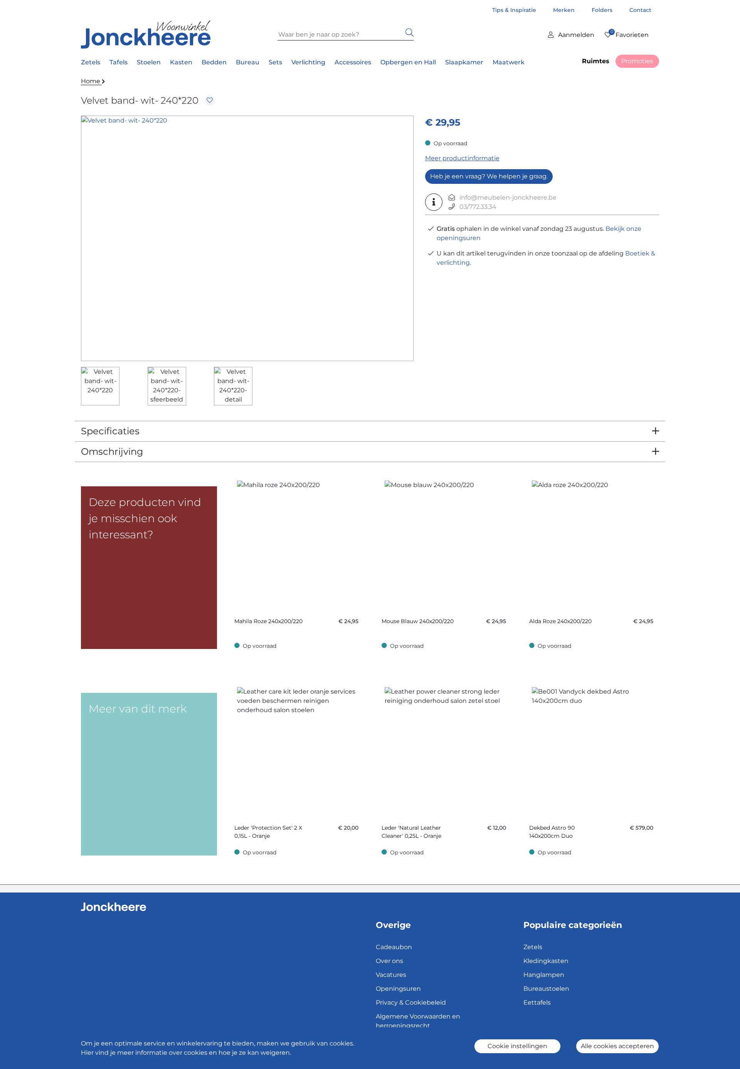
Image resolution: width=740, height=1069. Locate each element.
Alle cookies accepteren (617, 1046)
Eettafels (537, 1002)
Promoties (637, 61)
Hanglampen (543, 974)
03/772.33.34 (477, 206)
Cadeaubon (394, 947)
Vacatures (391, 974)
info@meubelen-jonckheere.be (508, 197)
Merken (564, 10)
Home (91, 81)
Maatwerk (509, 62)
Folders (603, 10)
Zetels (532, 947)
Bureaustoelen (546, 988)
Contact (640, 10)
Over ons (389, 961)
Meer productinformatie (462, 158)
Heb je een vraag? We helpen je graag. (489, 176)
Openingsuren (398, 988)
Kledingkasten (545, 961)
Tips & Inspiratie (515, 10)
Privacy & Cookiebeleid (411, 1002)
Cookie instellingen (517, 1046)
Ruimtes (595, 61)
